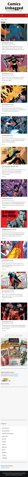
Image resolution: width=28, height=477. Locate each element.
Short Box (4, 162)
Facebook (15, 375)
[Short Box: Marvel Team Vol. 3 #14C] (14, 155)
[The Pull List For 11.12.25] (14, 280)
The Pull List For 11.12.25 (8, 291)
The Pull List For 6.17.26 (7, 74)
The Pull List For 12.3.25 (7, 260)
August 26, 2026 (10, 44)
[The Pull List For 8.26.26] (14, 32)
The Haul (4, 455)
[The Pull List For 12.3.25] (14, 249)
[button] (2, 15)
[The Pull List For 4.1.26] (14, 125)
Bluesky (16, 374)
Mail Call (4, 439)
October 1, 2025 (10, 323)
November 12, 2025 (11, 292)
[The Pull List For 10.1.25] (14, 311)
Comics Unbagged (14, 6)
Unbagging (4, 225)
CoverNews (13, 474)
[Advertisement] (14, 404)
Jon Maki (4, 44)
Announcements (6, 430)
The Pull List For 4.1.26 (7, 135)
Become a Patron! (5, 383)
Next (21, 335)
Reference (4, 447)
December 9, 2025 (11, 231)
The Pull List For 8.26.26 (7, 43)
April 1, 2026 (10, 137)
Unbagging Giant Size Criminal (9, 229)
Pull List (4, 39)
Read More (4, 51)
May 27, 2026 (10, 106)
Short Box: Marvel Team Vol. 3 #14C (10, 166)
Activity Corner (5, 428)
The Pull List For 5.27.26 (7, 104)
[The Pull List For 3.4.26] (14, 188)
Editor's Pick (5, 436)
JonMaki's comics (5, 467)
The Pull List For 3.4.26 (7, 198)
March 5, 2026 (10, 168)
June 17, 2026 (10, 75)
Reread (3, 449)
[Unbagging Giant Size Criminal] (14, 219)
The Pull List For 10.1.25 (7, 322)
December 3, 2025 (11, 262)
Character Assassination (7, 433)
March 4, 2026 (10, 200)
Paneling (4, 441)
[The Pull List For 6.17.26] (14, 63)
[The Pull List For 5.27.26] (14, 94)
